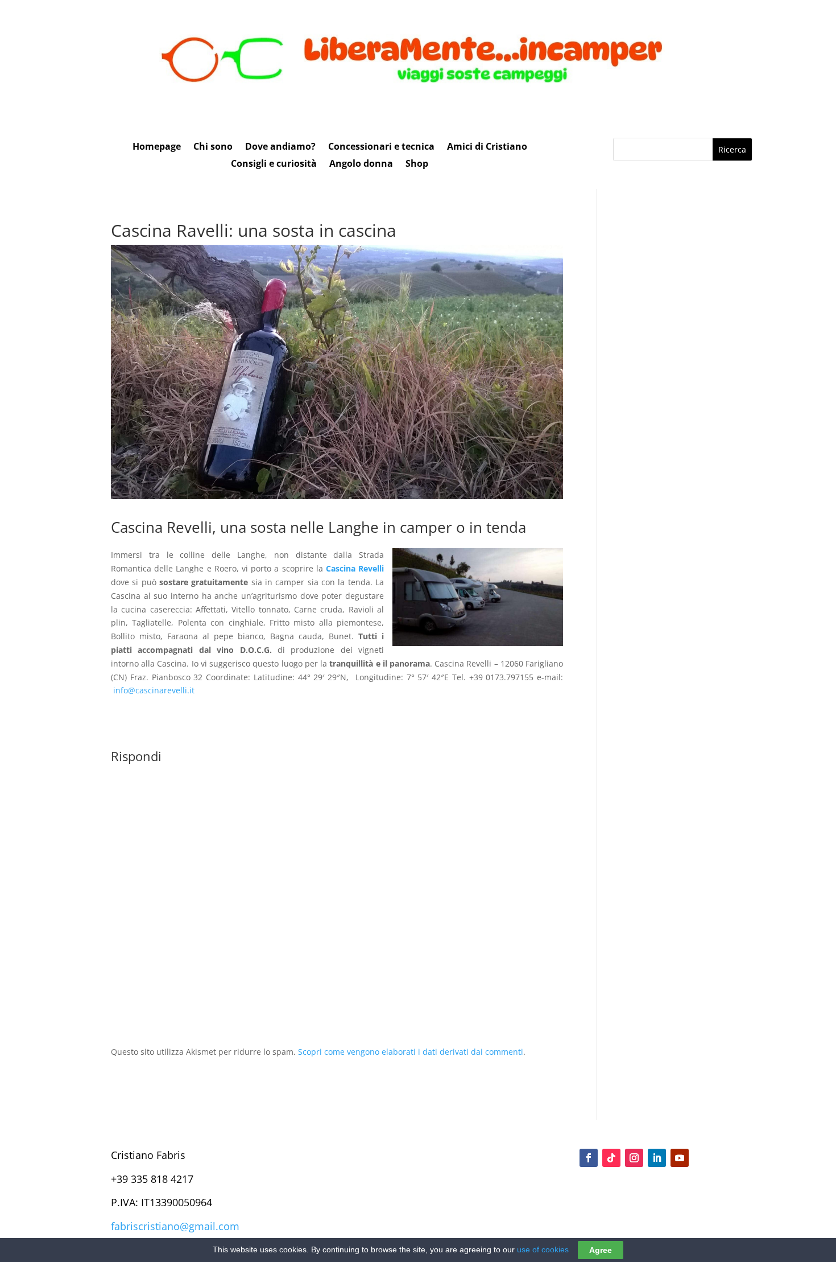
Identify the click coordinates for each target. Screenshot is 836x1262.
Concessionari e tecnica (381, 147)
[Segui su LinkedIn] (657, 1158)
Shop (416, 164)
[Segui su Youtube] (680, 1158)
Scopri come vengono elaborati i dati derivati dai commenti (410, 1051)
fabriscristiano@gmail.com (175, 1226)
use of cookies (543, 1249)
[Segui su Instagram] (634, 1158)
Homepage (157, 147)
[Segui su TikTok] (611, 1158)
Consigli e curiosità (274, 164)
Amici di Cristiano (487, 147)
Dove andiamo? (280, 147)
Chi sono (213, 147)
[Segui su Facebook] (589, 1158)
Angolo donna (361, 164)
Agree (600, 1250)
